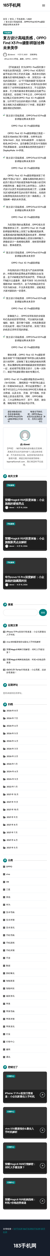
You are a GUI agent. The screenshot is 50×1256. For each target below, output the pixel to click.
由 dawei (11, 54)
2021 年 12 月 (12, 794)
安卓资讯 (10, 927)
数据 (8, 965)
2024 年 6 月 (12, 771)
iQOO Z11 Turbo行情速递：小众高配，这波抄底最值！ (26, 671)
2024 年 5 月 (12, 779)
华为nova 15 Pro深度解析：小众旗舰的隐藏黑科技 (24, 578)
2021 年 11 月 (12, 802)
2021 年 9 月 (12, 817)
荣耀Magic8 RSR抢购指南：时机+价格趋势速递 (26, 661)
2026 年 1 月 (12, 764)
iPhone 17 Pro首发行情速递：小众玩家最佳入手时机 (26, 633)
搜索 (10, 604)
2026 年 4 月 (12, 741)
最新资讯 (10, 996)
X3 (12, 59)
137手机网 (17, 1229)
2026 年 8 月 (12, 710)
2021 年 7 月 (12, 832)
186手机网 (27, 1229)
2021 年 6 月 (12, 840)
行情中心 (10, 1041)
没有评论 (33, 54)
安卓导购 (10, 912)
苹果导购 (10, 1011)
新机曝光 (10, 973)
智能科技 (10, 988)
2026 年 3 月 (12, 748)
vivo (8, 874)
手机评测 (10, 950)
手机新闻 (7, 33)
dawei (26, 444)
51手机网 (36, 1229)
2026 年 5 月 (12, 733)
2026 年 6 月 (12, 726)
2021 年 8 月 (12, 824)
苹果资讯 (10, 1026)
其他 (8, 897)
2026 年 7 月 (12, 718)
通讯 (8, 1057)
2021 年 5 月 (12, 847)
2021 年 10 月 (13, 809)
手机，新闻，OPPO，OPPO (26, 59)
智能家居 (10, 981)
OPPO (9, 866)
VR (7, 882)
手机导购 (10, 935)
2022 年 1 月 (12, 786)
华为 (8, 904)
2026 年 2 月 (12, 756)
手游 (8, 958)
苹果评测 (10, 1019)
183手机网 (12, 5)
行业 (8, 1034)
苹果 (8, 1003)
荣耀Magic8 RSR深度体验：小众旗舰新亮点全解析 (24, 540)
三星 (8, 889)
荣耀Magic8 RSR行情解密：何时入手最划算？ (25, 650)
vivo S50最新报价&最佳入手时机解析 (23, 642)
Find (7, 59)
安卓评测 (10, 920)
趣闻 (8, 1049)
